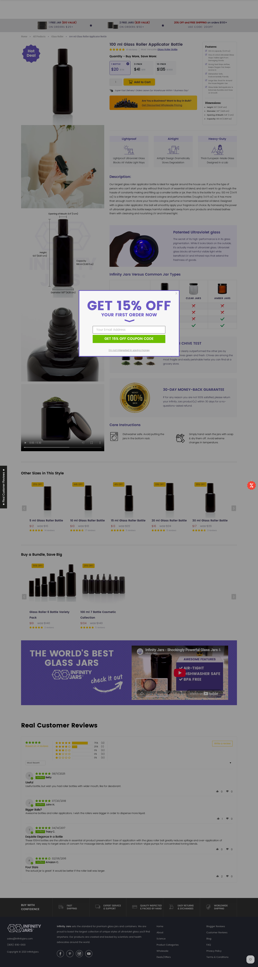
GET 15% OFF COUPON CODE (129, 339)
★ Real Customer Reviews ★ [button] (3, 487)
